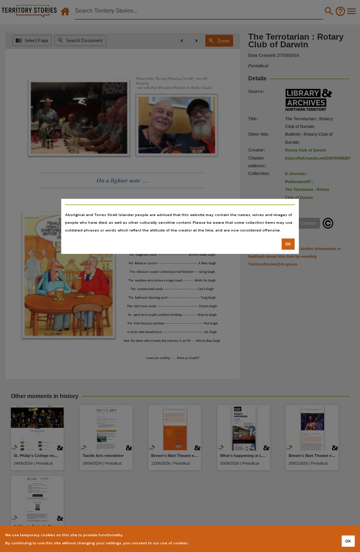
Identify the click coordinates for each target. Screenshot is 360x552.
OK (288, 244)
